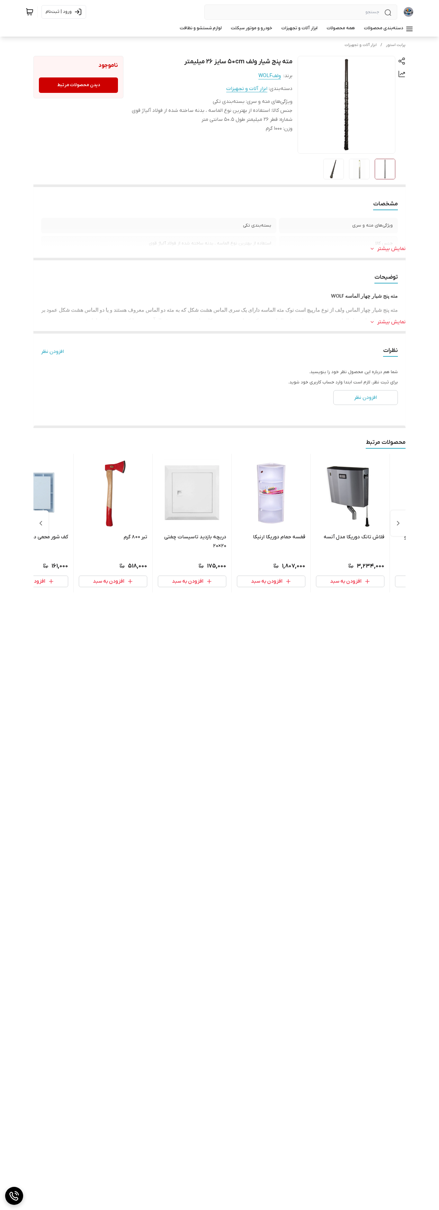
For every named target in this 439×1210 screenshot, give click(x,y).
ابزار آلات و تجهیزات (361, 45)
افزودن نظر (52, 351)
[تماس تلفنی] (14, 1196)
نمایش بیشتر (391, 249)
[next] (41, 523)
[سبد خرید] (29, 12)
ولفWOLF (269, 76)
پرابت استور (396, 45)
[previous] (398, 523)
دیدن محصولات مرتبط (78, 85)
